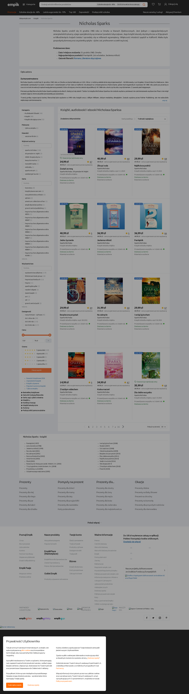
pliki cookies (25, 650)
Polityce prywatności (64, 681)
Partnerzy (60, 668)
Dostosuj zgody (33, 685)
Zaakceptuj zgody (14, 685)
